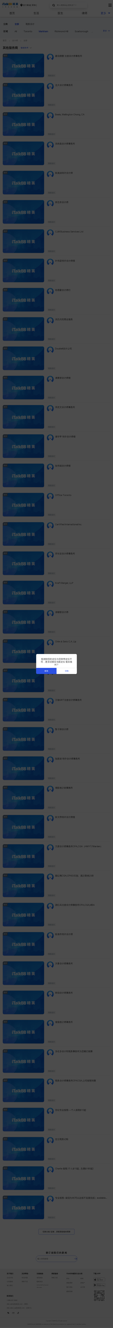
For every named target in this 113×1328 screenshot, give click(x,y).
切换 (66, 671)
